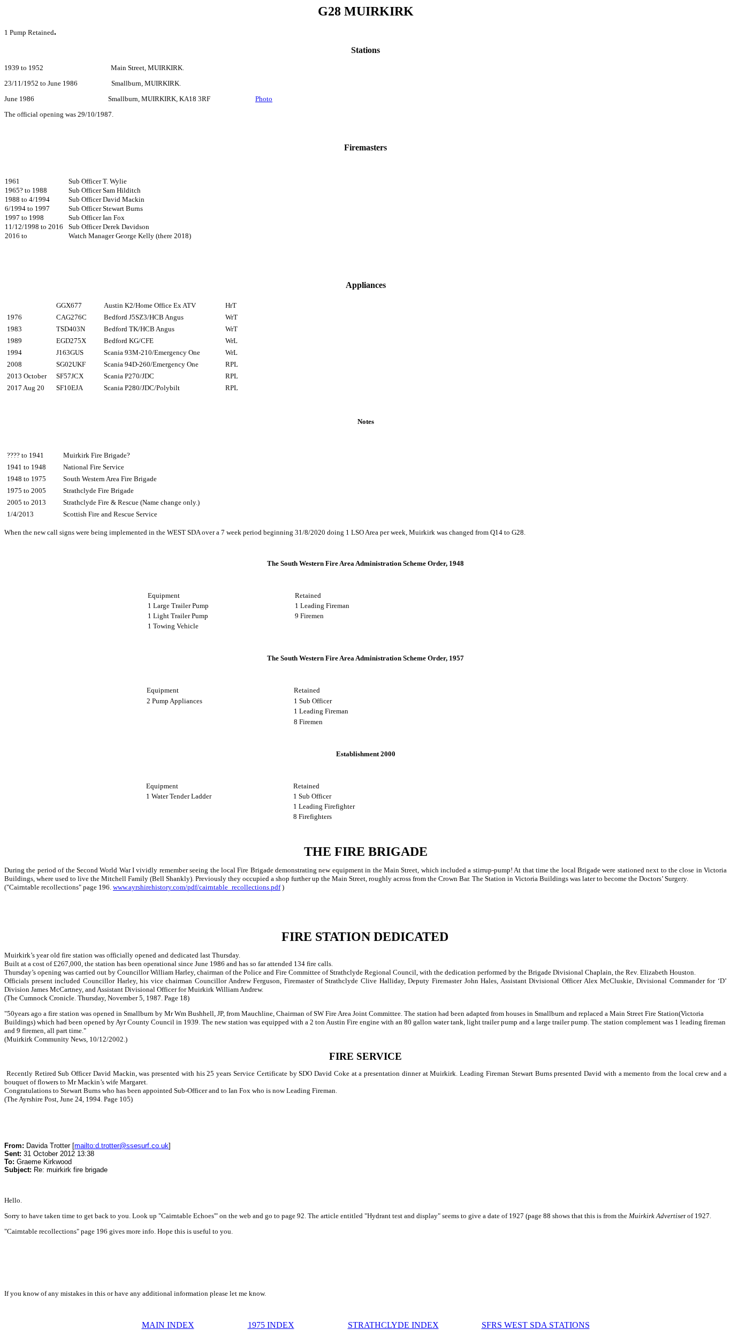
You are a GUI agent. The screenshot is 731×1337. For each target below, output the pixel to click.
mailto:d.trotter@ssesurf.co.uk (121, 1146)
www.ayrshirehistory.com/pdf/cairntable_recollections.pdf (196, 887)
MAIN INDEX (168, 1325)
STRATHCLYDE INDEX (393, 1325)
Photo (263, 99)
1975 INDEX (271, 1325)
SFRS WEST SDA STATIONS (536, 1325)
